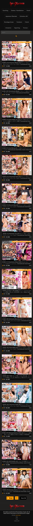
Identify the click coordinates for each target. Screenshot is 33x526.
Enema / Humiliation (17, 10)
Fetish (27, 22)
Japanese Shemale (11, 16)
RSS (17, 517)
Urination (8, 28)
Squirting (17, 28)
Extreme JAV (24, 16)
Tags (16, 519)
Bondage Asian (9, 22)
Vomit (28, 10)
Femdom (19, 22)
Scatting (5, 10)
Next (22, 498)
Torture (25, 28)
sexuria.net (16, 520)
